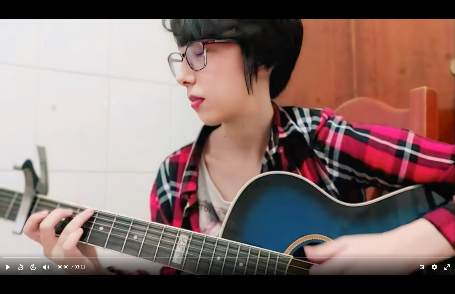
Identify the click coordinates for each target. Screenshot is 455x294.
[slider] (227, 257)
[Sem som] (46, 267)
